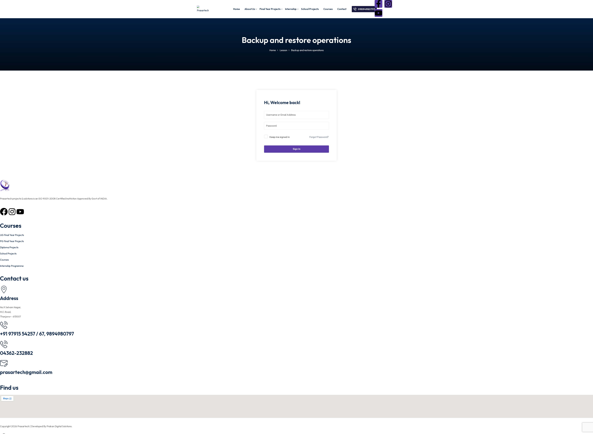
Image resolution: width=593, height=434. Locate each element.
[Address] (4, 289)
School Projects (310, 9)
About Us (249, 9)
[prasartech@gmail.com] (4, 363)
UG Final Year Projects (12, 235)
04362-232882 (16, 353)
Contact (341, 9)
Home (236, 9)
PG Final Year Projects (12, 241)
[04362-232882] (4, 344)
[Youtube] (378, 13)
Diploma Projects (9, 247)
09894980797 (366, 9)
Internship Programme (12, 265)
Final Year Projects (270, 9)
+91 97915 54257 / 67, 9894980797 (37, 334)
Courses (328, 9)
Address (9, 298)
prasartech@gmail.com (26, 372)
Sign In (296, 149)
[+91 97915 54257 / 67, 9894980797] (4, 325)
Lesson (283, 50)
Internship (290, 9)
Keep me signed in (279, 136)
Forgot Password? (319, 136)
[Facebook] (4, 212)
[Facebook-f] (378, 4)
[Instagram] (388, 4)
